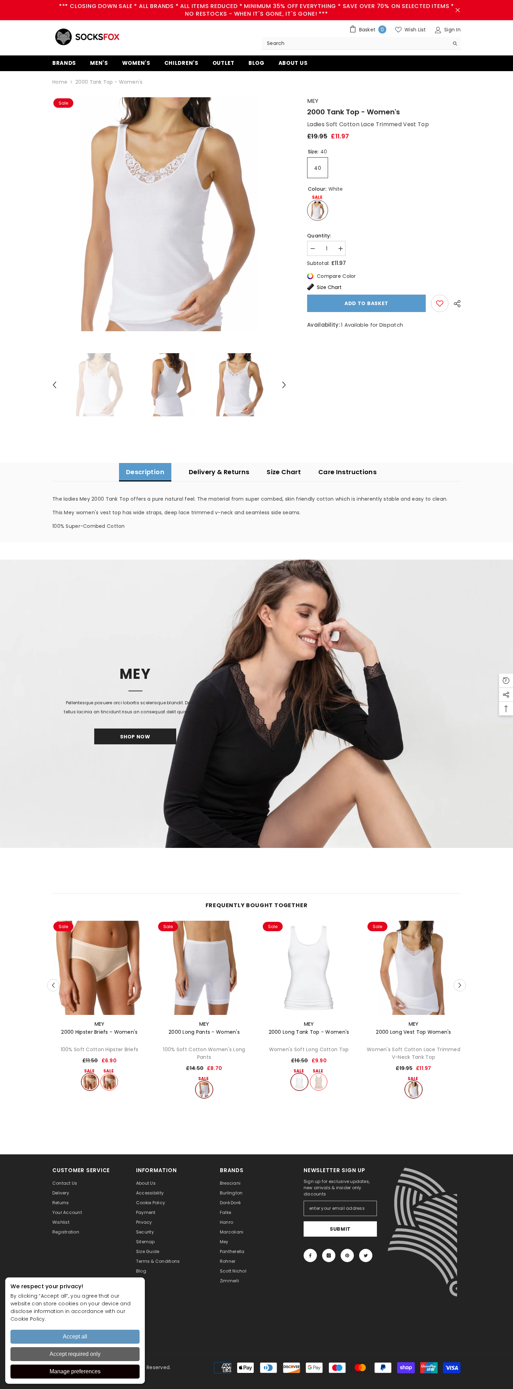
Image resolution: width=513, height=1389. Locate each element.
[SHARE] (454, 303)
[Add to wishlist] (439, 303)
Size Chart (329, 287)
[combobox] (355, 43)
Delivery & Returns (219, 472)
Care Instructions (347, 472)
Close (458, 10)
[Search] (361, 43)
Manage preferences (75, 1371)
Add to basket (366, 303)
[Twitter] (365, 1255)
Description (145, 472)
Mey (312, 101)
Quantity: (319, 235)
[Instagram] (328, 1255)
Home (59, 81)
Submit (340, 1228)
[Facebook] (310, 1255)
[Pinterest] (347, 1255)
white (109, 1082)
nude (90, 1082)
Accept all (75, 1336)
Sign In (452, 29)
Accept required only (75, 1354)
